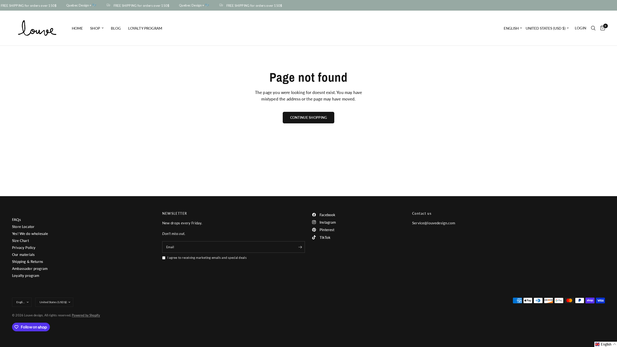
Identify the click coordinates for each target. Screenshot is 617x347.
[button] (605, 344)
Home (77, 28)
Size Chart (20, 240)
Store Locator (23, 226)
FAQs (16, 219)
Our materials (23, 254)
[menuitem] (77, 28)
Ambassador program (29, 268)
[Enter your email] (300, 247)
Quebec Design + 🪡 (80, 5)
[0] (601, 28)
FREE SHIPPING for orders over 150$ (140, 5)
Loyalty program (145, 28)
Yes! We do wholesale (30, 233)
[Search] (593, 28)
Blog (116, 28)
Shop (95, 28)
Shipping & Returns (27, 261)
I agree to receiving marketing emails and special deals (207, 258)
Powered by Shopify (86, 315)
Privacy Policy (23, 247)
